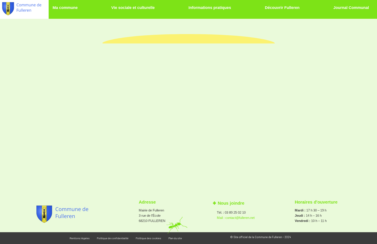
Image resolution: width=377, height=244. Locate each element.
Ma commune (65, 7)
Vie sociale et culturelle (133, 7)
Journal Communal (351, 7)
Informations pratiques (209, 7)
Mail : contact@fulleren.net (236, 218)
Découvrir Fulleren (282, 7)
